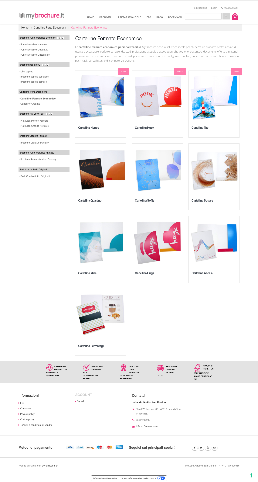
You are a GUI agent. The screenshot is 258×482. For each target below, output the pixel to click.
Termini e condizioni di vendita (36, 425)
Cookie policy (27, 419)
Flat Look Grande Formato (34, 125)
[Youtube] (208, 447)
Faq (149, 17)
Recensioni (175, 17)
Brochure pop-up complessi (34, 76)
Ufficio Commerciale (147, 426)
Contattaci (25, 408)
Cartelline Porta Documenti (50, 27)
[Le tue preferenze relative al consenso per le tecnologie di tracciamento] (251, 475)
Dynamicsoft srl (50, 465)
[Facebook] (195, 447)
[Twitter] (201, 447)
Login (214, 7)
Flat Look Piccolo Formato (34, 120)
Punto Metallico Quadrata (34, 49)
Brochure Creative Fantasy (34, 142)
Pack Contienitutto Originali (35, 176)
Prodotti (105, 17)
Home (90, 17)
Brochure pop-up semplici (33, 81)
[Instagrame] (214, 447)
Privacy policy (27, 414)
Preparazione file (129, 17)
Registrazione (199, 7)
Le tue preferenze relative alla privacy (138, 478)
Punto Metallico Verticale (33, 44)
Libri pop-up (26, 71)
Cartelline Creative (30, 103)
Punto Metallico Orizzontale (35, 54)
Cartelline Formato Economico (89, 27)
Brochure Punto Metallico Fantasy (38, 159)
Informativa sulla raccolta (105, 478)
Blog (159, 17)
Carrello (81, 401)
